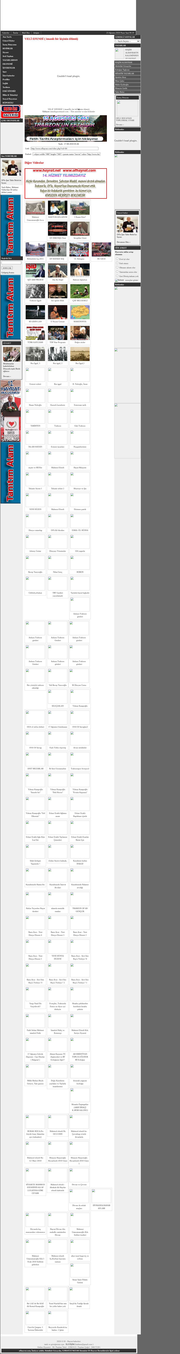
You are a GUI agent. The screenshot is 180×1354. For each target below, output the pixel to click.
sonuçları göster (131, 280)
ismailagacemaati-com (59, 111)
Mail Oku (26, 33)
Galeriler (5, 33)
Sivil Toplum (8, 56)
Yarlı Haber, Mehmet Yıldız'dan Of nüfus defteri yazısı (9, 189)
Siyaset (6, 52)
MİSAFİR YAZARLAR (124, 73)
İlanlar (15, 33)
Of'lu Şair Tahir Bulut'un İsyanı (11, 181)
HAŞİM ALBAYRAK (123, 62)
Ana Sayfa (7, 37)
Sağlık (5, 83)
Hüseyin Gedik (121, 88)
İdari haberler (9, 76)
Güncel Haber (9, 41)
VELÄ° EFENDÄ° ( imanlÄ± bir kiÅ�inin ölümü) (68, 109)
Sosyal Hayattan (10, 99)
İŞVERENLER (9, 68)
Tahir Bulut (119, 92)
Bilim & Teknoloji (10, 95)
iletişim (36, 33)
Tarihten (6, 87)
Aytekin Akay (120, 77)
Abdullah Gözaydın (123, 66)
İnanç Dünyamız (10, 45)
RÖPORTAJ (8, 103)
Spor (5, 72)
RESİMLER (8, 48)
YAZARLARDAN (10, 60)
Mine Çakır (119, 81)
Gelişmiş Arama (7, 272)
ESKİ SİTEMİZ (9, 91)
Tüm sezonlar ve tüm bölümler (83, 111)
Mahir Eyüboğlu (122, 85)
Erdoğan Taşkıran (122, 70)
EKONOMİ (7, 64)
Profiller (6, 79)
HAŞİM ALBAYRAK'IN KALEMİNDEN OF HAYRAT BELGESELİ (132, 55)
